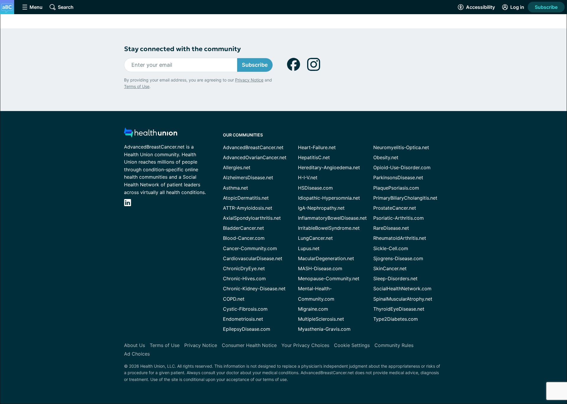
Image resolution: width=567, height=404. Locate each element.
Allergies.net (236, 167)
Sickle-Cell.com (390, 248)
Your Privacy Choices (305, 345)
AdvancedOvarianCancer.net (254, 157)
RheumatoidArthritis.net (399, 238)
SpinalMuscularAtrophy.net (402, 299)
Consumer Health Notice (249, 345)
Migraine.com (313, 309)
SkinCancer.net (390, 268)
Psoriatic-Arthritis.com (398, 218)
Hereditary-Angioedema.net (329, 167)
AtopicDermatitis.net (246, 198)
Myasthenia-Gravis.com (324, 329)
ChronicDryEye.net (244, 268)
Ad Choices (137, 354)
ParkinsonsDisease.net (398, 177)
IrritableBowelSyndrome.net (329, 228)
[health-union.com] (150, 134)
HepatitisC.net (314, 157)
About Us (134, 345)
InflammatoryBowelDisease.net (332, 218)
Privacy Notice (249, 79)
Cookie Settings (352, 345)
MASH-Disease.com (320, 268)
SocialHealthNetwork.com (402, 288)
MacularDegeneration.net (326, 258)
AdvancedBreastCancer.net (253, 147)
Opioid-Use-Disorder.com (402, 167)
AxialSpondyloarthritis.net (252, 218)
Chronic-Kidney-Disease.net (254, 288)
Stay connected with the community (182, 49)
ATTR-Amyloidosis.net (247, 208)
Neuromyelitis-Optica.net (401, 147)
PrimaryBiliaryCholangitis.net (405, 198)
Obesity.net (385, 157)
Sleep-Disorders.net (395, 278)
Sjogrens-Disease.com (398, 258)
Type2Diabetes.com (395, 319)
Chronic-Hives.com (244, 278)
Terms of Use (136, 86)
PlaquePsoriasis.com (396, 188)
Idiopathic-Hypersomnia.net (329, 198)
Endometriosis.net (243, 319)
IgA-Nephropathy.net (321, 208)
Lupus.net (309, 248)
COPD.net (234, 299)
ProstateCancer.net (394, 208)
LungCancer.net (315, 238)
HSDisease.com (315, 188)
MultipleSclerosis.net (321, 319)
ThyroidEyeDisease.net (398, 309)
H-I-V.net (307, 177)
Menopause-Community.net (328, 278)
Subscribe (546, 7)
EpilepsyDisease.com (246, 329)
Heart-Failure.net (317, 147)
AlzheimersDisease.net (248, 177)
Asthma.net (235, 188)
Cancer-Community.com (250, 248)
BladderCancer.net (243, 228)
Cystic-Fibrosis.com (245, 309)
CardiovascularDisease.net (252, 258)
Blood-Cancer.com (244, 238)
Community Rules (393, 345)
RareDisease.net (391, 228)
